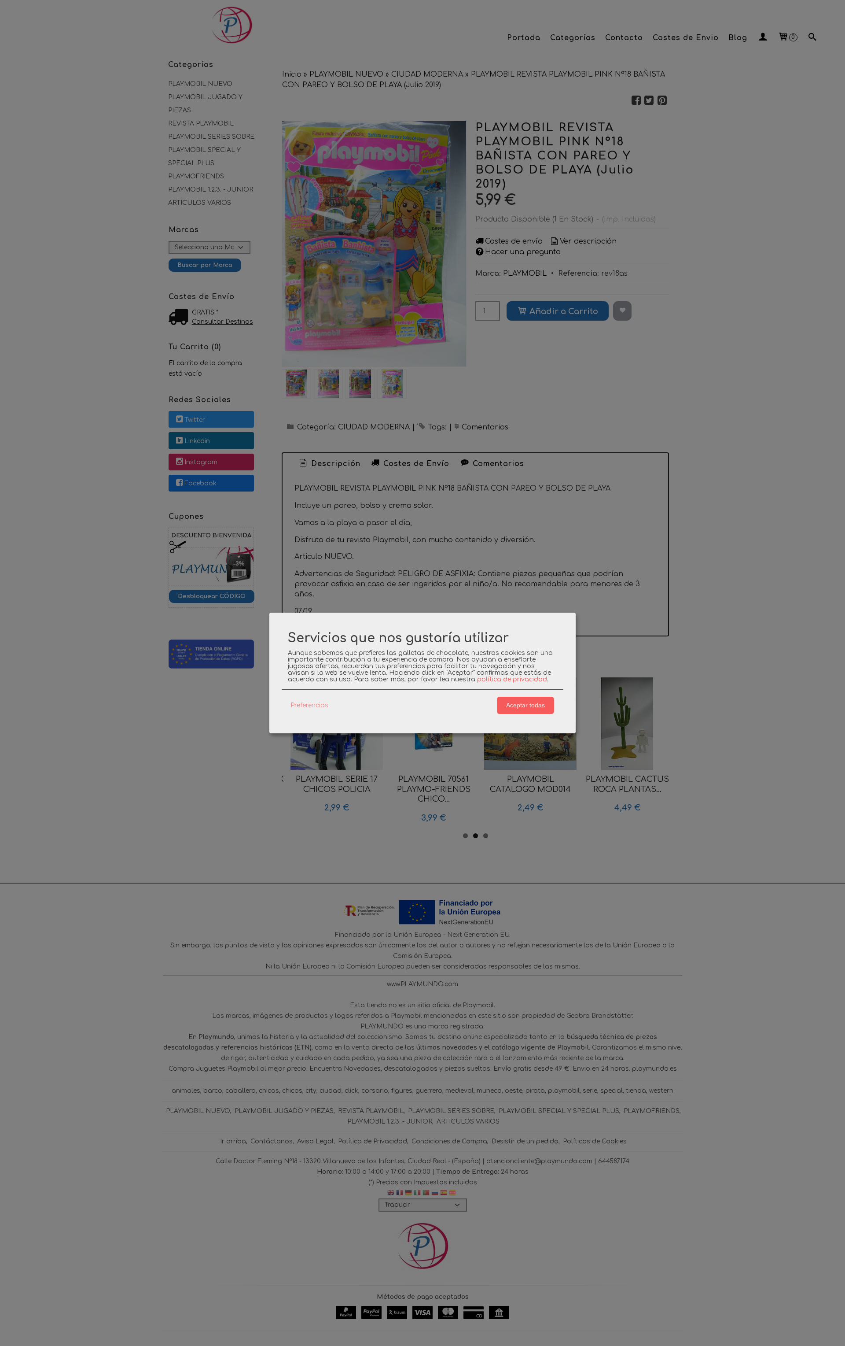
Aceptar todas (525, 705)
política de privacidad (512, 679)
